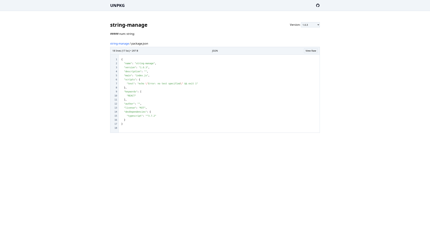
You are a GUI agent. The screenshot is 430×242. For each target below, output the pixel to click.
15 (115, 115)
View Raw (311, 50)
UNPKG (117, 5)
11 (115, 99)
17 (115, 124)
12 (115, 103)
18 (115, 128)
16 (115, 119)
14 (115, 111)
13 (115, 107)
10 (115, 95)
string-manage (119, 43)
